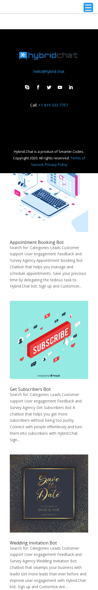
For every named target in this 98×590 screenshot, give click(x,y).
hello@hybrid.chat (49, 71)
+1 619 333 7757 (53, 105)
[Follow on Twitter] (49, 87)
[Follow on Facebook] (38, 87)
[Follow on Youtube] (60, 87)
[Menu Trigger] (88, 7)
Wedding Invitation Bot (33, 543)
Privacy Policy (56, 164)
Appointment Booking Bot (37, 242)
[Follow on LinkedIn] (70, 87)
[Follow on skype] (27, 87)
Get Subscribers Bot (30, 389)
